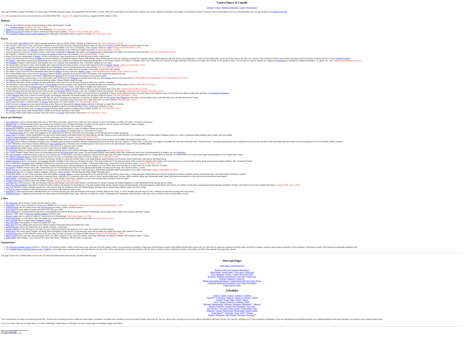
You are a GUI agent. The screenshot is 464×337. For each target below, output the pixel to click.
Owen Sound (52, 84)
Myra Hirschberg (12, 223)
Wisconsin (241, 315)
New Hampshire (239, 306)
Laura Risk (16, 165)
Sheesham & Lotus (13, 172)
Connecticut (220, 298)
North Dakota (246, 309)
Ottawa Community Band (19, 157)
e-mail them (180, 152)
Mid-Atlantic (244, 270)
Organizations (251, 8)
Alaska (223, 296)
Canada (235, 274)
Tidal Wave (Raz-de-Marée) (16, 185)
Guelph (52, 54)
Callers (242, 8)
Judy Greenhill (11, 220)
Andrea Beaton (17, 126)
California (247, 296)
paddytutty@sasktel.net (220, 93)
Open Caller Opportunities (246, 283)
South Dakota (216, 313)
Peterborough (36, 87)
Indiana (245, 300)
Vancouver (12, 106)
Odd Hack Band (66, 152)
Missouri (257, 304)
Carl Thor (9, 183)
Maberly (59, 71)
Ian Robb (9, 168)
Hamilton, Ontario (44, 220)
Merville (43, 74)
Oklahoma (211, 311)
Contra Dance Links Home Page (232, 266)
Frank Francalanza (13, 218)
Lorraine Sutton (12, 233)
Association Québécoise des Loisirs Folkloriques (27, 34)
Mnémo (9, 29)
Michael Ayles (11, 124)
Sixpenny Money (65, 174)
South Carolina (251, 311)
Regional (210, 8)
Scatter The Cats (12, 170)
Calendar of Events (342, 58)
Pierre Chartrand (12, 212)
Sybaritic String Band (14, 181)
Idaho (232, 300)
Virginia (211, 315)
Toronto (12, 97)
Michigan (228, 304)
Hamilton (12, 63)
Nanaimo (74, 78)
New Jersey (250, 306)
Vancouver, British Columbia (37, 214)
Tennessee (229, 313)
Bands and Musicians (230, 8)
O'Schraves (13, 150)
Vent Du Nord (13, 189)
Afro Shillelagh (12, 122)
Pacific (228, 274)
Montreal (58, 76)
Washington (220, 315)
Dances (218, 8)
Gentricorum (10, 139)
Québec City (69, 89)
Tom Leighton (11, 146)
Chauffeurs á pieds (16, 133)
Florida (254, 298)
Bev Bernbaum (11, 203)
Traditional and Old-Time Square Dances (245, 281)
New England (233, 270)
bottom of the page (280, 12)
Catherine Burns (12, 207)
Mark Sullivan (11, 178)
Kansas (222, 302)
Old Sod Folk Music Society (20, 247)
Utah (242, 313)
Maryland (207, 304)
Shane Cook (10, 135)
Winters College (80, 104)
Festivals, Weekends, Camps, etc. (232, 279)
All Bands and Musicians (226, 277)
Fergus (43, 54)
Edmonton (71, 52)
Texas (236, 313)
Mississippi (246, 304)
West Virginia (231, 315)
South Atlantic (215, 272)
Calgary (12, 48)
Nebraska (220, 306)
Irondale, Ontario (112, 65)
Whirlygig (10, 191)
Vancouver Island (43, 108)
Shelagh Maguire (12, 227)
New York (223, 309)
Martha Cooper (84, 71)
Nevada (228, 306)
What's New (251, 277)
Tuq (7, 187)
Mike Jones (10, 225)
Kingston (58, 67)
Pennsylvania (228, 311)
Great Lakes (238, 272)
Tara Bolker (10, 205)
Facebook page (101, 150)
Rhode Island (240, 311)
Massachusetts (217, 304)
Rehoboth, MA (220, 270)
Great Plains (249, 272)
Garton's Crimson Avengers (16, 137)
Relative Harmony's (13, 161)
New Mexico (212, 309)
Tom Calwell (11, 210)
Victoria (12, 111)
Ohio (255, 309)
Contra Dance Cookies (232, 285)
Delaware (230, 298)
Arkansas (238, 296)
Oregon (219, 311)
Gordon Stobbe (12, 176)
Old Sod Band (14, 155)
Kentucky (230, 302)
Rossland (61, 91)
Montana (212, 306)
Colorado (210, 298)
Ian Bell (9, 128)
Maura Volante (11, 236)
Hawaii (226, 300)
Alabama (216, 296)
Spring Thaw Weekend (119, 97)
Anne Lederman (55, 144)
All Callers (241, 277)
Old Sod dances (47, 207)
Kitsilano (28, 69)
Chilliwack (33, 50)
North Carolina (234, 309)
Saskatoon (15, 95)
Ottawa (11, 80)
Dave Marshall (11, 148)
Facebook (93, 52)
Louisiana (239, 302)
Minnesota (237, 304)
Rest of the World (246, 274)
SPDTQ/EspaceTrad (14, 32)
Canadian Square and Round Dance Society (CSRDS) (30, 249)
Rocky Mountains (218, 274)
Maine (246, 302)
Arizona (231, 296)
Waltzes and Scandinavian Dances (216, 281)
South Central (227, 272)
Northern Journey (17, 27)
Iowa (216, 302)
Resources (212, 277)
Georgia (219, 300)
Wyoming (250, 315)
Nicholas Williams (13, 194)
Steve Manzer (23, 43)
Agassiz (111, 45)
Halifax (37, 56)
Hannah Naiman (12, 229)
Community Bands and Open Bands (221, 283)
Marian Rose (11, 231)
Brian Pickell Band (16, 159)
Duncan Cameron (59, 131)
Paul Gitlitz (10, 142)
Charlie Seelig (13, 332)
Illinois (238, 300)
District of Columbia (243, 298)
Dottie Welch (11, 238)
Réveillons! (26, 163)
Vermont (249, 313)
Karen (110, 52)
